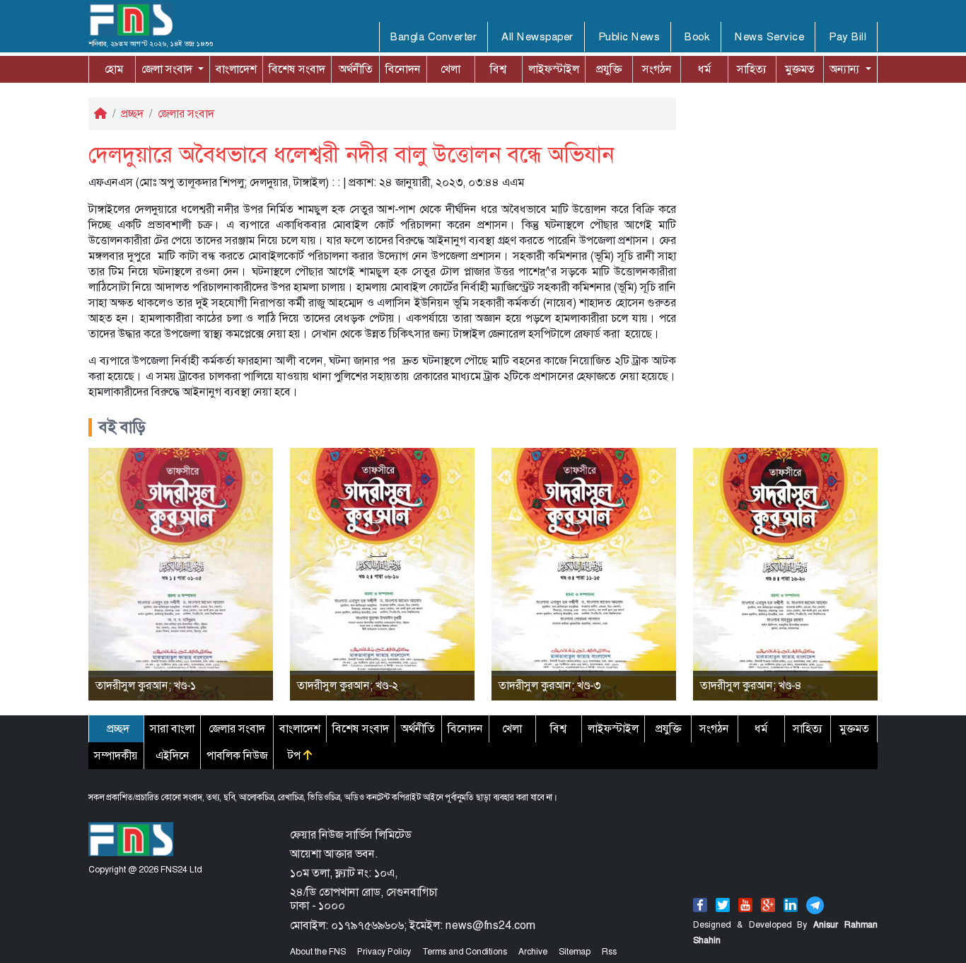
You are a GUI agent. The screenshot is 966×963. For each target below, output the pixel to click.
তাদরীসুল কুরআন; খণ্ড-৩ (549, 685)
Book (697, 37)
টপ (295, 755)
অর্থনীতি (356, 69)
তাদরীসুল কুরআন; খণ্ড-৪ (751, 685)
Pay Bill (847, 37)
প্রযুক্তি (609, 69)
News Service (769, 37)
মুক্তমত (800, 69)
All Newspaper (537, 37)
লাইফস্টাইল (553, 69)
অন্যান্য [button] (832, 69)
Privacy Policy (384, 951)
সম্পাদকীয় (116, 755)
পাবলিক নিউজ (236, 755)
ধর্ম (704, 69)
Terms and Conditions (464, 951)
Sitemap (574, 951)
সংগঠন (657, 69)
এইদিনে (173, 755)
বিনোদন (403, 69)
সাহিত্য (752, 69)
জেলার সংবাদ (186, 113)
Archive (532, 951)
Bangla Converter (433, 37)
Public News (629, 37)
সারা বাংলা (172, 728)
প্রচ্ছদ (132, 113)
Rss (609, 951)
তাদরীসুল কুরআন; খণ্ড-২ (347, 685)
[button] (172, 69)
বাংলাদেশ (236, 69)
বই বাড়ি (122, 427)
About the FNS (318, 951)
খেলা (450, 69)
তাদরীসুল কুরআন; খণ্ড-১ (145, 685)
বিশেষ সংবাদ (297, 69)
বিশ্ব (498, 69)
